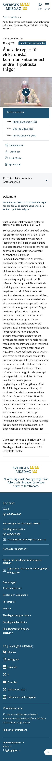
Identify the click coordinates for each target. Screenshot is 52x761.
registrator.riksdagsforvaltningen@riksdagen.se (27, 570)
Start (5, 17)
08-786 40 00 (14, 514)
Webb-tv (15, 17)
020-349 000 (13, 534)
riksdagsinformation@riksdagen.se (26, 539)
